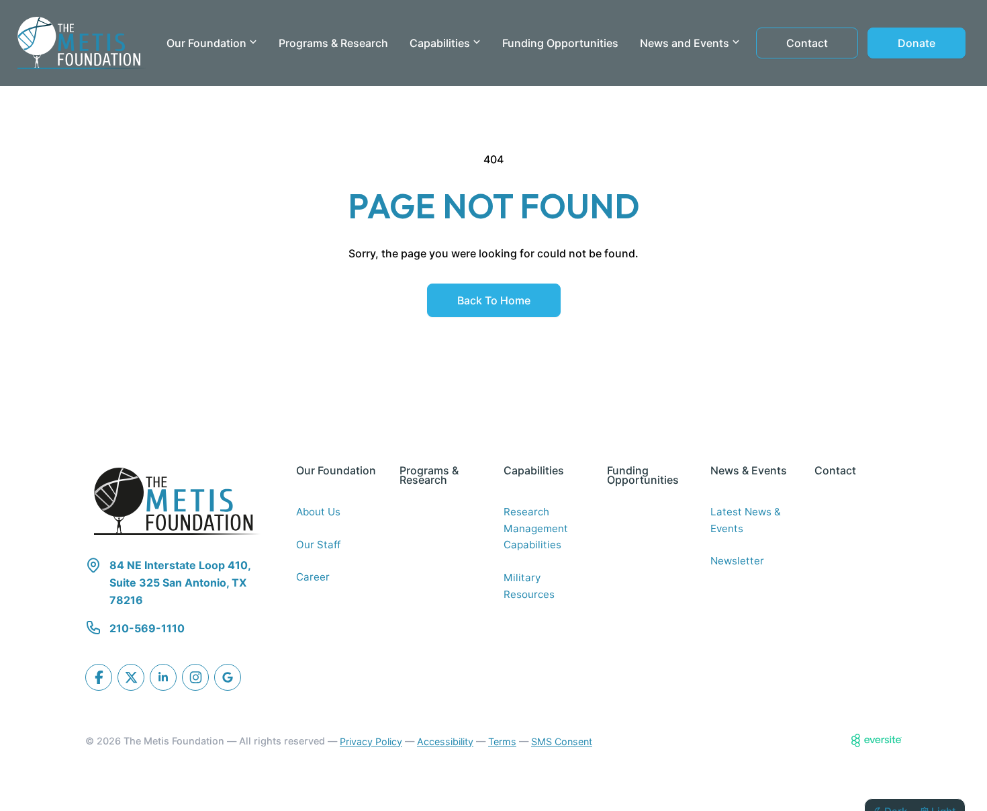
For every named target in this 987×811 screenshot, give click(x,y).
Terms (502, 741)
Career (313, 576)
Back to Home (493, 300)
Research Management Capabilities (536, 528)
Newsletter (737, 560)
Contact (807, 43)
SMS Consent (561, 741)
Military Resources (529, 586)
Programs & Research (333, 43)
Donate (916, 43)
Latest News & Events (745, 520)
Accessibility (445, 741)
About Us (318, 511)
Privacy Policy (371, 741)
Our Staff (318, 544)
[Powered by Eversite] (876, 740)
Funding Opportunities (560, 43)
